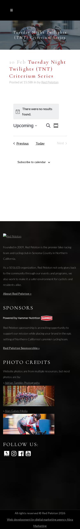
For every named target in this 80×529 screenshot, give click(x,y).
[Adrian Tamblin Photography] (28, 405)
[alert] (36, 111)
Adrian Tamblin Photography (22, 382)
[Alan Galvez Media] (28, 433)
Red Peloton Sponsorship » (21, 348)
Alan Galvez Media (16, 411)
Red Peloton (49, 82)
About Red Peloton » (17, 293)
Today (40, 143)
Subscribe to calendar (31, 162)
